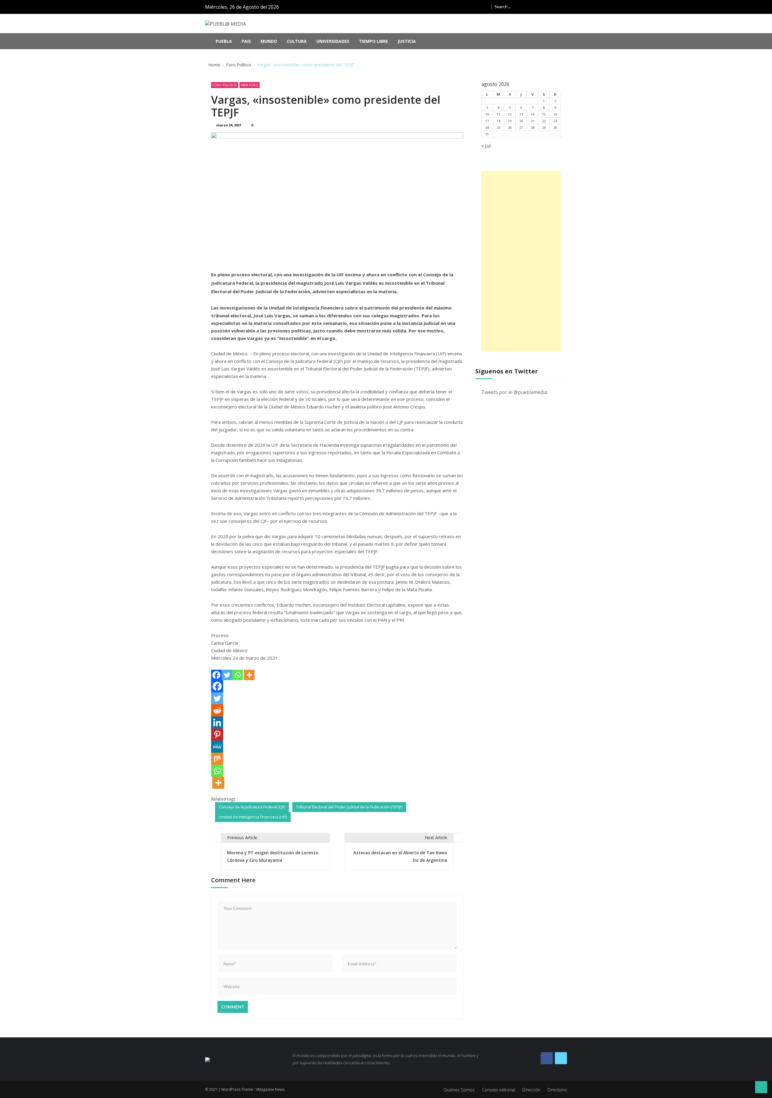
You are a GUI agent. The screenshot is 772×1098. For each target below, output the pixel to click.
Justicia (407, 41)
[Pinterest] (217, 734)
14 (532, 114)
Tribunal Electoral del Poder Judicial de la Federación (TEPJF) (349, 807)
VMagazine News (270, 1089)
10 (487, 114)
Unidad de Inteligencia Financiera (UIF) (253, 817)
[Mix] (217, 759)
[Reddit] (217, 710)
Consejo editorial (498, 1090)
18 (498, 121)
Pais (246, 41)
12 (509, 114)
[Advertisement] (521, 261)
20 (521, 121)
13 (521, 114)
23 (555, 121)
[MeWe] (217, 747)
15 (544, 114)
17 (487, 121)
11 (498, 114)
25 (498, 127)
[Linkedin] (217, 722)
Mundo (269, 41)
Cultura (297, 41)
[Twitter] (227, 675)
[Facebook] (216, 675)
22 (544, 121)
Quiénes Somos (459, 1090)
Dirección (531, 1090)
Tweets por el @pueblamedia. (514, 392)
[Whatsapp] (237, 675)
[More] (249, 675)
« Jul (486, 145)
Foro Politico (225, 85)
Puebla (224, 41)
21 (532, 121)
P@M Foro (249, 85)
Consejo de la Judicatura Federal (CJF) (252, 807)
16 (555, 114)
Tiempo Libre (373, 41)
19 (509, 121)
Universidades (332, 41)
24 (487, 127)
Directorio (557, 1090)
